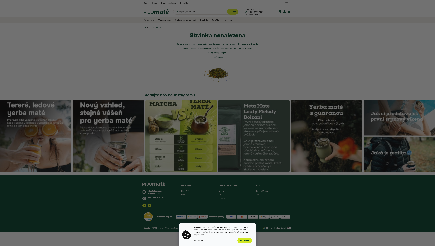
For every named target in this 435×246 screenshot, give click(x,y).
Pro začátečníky (263, 191)
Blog (145, 3)
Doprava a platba (168, 3)
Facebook (144, 205)
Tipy (258, 195)
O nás (154, 3)
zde (202, 235)
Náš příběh (185, 191)
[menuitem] (150, 20)
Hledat (233, 11)
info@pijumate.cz (155, 191)
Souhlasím (244, 240)
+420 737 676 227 (156, 197)
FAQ (220, 195)
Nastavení (198, 240)
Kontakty (184, 3)
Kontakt (222, 191)
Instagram (149, 205)
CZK (286, 3)
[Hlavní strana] (145, 27)
